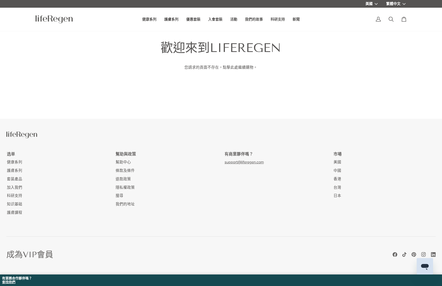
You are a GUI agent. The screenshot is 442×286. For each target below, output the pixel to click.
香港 (337, 179)
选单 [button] (11, 154)
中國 (337, 170)
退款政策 (123, 179)
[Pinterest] (414, 254)
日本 (337, 195)
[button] (254, 19)
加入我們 (14, 187)
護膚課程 (14, 212)
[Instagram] (423, 254)
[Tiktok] (404, 254)
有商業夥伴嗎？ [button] (239, 154)
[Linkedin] (433, 254)
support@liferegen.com (244, 162)
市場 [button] (338, 154)
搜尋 (119, 195)
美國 (369, 4)
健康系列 (14, 162)
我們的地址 (125, 204)
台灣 (337, 187)
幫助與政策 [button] (126, 154)
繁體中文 (393, 4)
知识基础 (14, 204)
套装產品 (14, 179)
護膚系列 (14, 170)
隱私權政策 (125, 187)
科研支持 (14, 195)
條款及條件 (125, 170)
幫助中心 (123, 162)
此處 (234, 67)
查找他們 (8, 282)
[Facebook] (395, 254)
